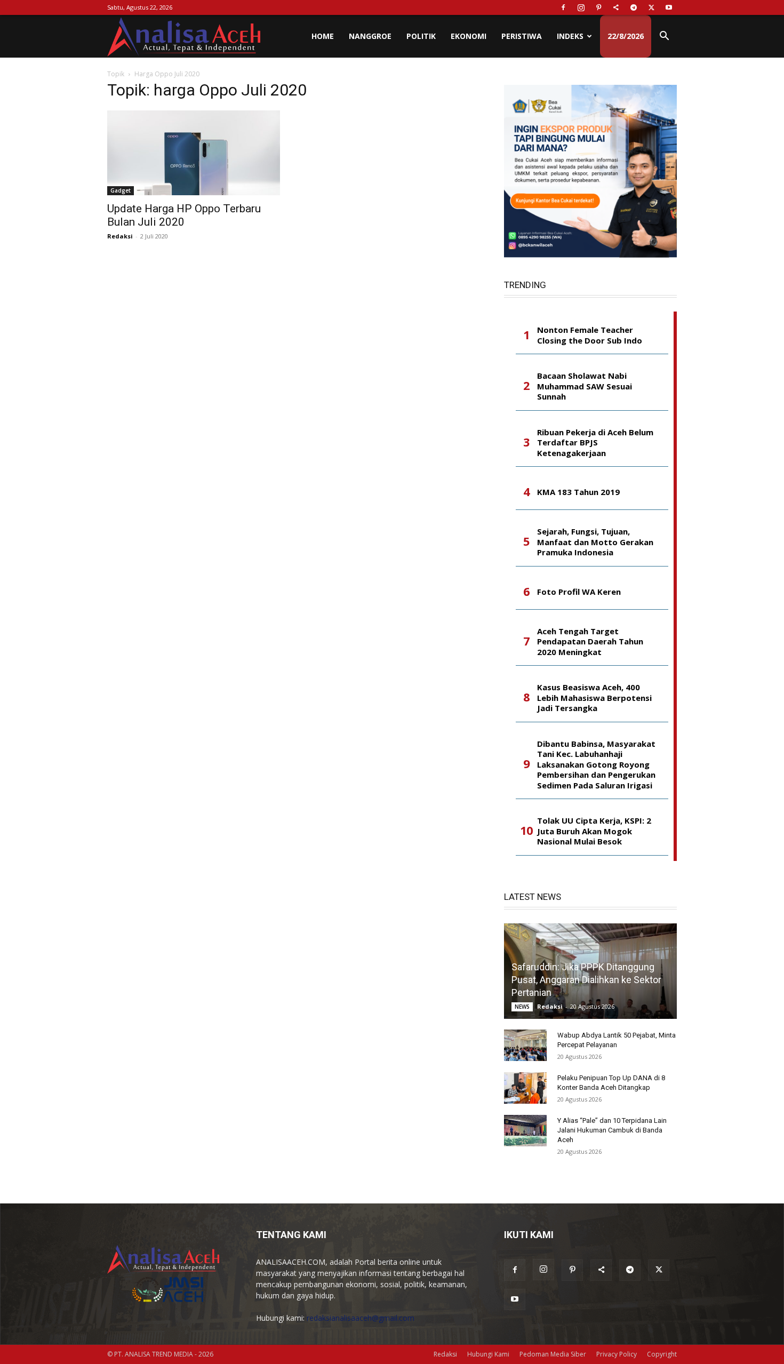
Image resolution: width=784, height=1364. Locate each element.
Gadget (120, 190)
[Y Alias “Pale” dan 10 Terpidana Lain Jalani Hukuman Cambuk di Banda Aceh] (525, 1131)
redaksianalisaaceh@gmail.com (360, 1318)
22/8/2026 (625, 36)
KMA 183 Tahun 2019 (578, 492)
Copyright (662, 1354)
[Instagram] (581, 7)
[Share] (616, 7)
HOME (322, 36)
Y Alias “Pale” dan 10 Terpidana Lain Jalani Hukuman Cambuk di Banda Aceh (612, 1130)
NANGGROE (370, 36)
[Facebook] (563, 7)
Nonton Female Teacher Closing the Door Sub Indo (589, 335)
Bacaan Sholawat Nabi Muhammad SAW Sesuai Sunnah (584, 386)
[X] (651, 7)
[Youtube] (669, 7)
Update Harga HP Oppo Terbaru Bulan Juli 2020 (184, 215)
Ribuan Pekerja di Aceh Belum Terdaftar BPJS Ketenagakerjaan (595, 442)
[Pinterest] (598, 7)
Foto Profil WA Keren (579, 592)
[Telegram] (634, 7)
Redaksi (120, 236)
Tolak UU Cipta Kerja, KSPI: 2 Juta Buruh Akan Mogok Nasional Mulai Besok (594, 831)
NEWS (522, 1006)
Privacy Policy (616, 1354)
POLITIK (421, 36)
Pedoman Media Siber (552, 1354)
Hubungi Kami (488, 1354)
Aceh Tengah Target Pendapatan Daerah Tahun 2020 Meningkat (590, 641)
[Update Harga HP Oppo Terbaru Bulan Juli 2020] (193, 152)
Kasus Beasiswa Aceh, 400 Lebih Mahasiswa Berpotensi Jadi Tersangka (594, 697)
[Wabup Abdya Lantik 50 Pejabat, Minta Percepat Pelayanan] (525, 1046)
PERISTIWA (521, 36)
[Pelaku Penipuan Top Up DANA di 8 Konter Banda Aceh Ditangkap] (525, 1088)
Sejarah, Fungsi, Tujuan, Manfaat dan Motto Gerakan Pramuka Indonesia (595, 542)
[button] (664, 37)
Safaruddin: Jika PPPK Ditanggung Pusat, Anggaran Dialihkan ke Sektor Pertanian (586, 979)
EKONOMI (468, 36)
